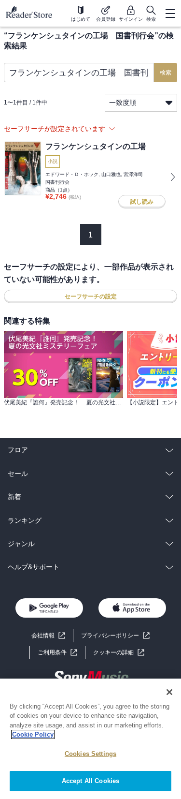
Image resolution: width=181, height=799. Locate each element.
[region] (90, 739)
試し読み (141, 201)
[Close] (169, 692)
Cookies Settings (90, 753)
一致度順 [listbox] (122, 102)
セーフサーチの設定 (91, 296)
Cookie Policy (33, 734)
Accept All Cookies (90, 780)
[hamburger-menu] (170, 13)
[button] (118, 652)
